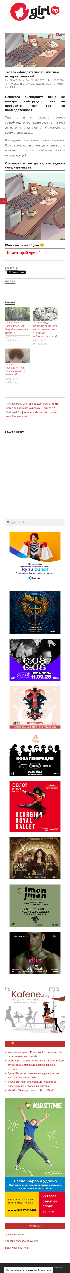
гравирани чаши (14, 1234)
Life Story (58, 80)
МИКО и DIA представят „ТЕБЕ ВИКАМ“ (31, 1090)
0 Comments (12, 87)
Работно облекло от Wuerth (21, 1240)
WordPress (58, 1267)
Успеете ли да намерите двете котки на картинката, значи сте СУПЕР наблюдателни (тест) (45, 329)
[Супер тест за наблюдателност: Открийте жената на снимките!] (17, 314)
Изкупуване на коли (17, 1247)
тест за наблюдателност (36, 83)
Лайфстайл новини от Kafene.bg (36, 1043)
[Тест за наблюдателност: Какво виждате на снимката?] (17, 356)
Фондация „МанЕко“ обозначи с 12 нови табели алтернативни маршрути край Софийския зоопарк (36, 1065)
